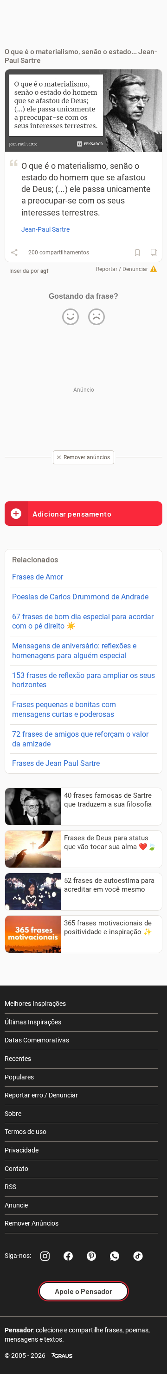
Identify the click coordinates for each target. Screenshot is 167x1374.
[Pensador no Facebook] (68, 1256)
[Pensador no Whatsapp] (114, 1256)
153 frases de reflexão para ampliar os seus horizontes (83, 680)
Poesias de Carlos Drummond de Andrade (80, 596)
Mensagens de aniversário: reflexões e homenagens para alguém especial (74, 650)
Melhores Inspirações (35, 1003)
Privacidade (22, 1150)
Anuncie (16, 1205)
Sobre (13, 1113)
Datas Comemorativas (37, 1040)
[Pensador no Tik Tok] (137, 1256)
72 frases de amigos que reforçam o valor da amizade (80, 739)
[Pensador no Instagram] (45, 1256)
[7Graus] (61, 1355)
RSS (10, 1186)
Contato (16, 1168)
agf (44, 271)
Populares (19, 1077)
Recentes (18, 1058)
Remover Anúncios (31, 1223)
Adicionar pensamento (71, 513)
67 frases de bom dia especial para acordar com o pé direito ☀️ (83, 621)
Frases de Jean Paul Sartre (56, 763)
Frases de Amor (37, 577)
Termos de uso (25, 1131)
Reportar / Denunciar (122, 269)
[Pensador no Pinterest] (91, 1256)
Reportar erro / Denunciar (41, 1095)
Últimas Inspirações (33, 1022)
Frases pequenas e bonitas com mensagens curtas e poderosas (64, 709)
